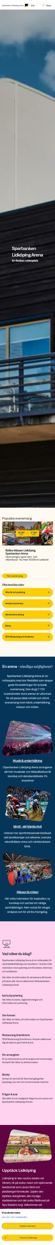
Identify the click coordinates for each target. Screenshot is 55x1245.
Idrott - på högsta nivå (27, 826)
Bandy (8, 626)
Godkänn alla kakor (28, 1226)
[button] (31, 5)
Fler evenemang (15, 576)
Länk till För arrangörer (13, 1055)
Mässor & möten (27, 892)
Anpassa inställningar (28, 1238)
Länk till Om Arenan (11, 1015)
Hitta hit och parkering (15, 592)
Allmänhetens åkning (14, 614)
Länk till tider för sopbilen (14, 996)
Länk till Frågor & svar (12, 1094)
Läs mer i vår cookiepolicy (14, 1217)
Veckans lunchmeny (26, 603)
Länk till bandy (9, 1075)
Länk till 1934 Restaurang (14, 1035)
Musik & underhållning (27, 760)
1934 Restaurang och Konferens (19, 637)
